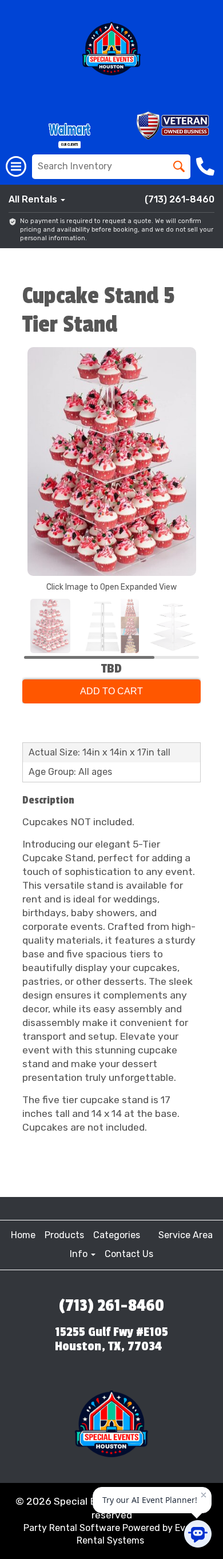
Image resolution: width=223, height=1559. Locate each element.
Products (64, 1235)
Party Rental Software (71, 1527)
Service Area (185, 1235)
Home (23, 1235)
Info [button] (80, 1253)
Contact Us (129, 1253)
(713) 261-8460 (179, 199)
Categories (116, 1235)
